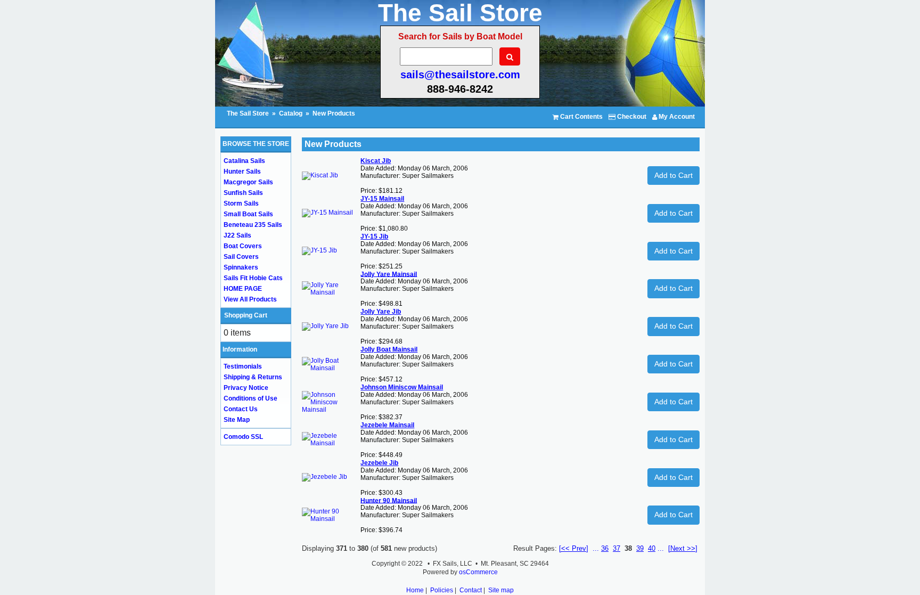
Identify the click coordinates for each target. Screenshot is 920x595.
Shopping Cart (245, 315)
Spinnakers (241, 267)
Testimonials (243, 366)
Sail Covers (241, 256)
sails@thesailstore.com (460, 74)
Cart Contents (580, 116)
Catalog (290, 113)
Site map (501, 590)
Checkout (630, 116)
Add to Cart (673, 175)
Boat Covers (243, 246)
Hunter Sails (242, 171)
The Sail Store (248, 113)
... (596, 548)
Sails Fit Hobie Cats (253, 278)
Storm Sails (241, 203)
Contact (470, 590)
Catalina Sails (244, 161)
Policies (441, 590)
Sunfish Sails (243, 193)
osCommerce (478, 572)
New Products (334, 113)
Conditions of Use (250, 398)
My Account (676, 116)
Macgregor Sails (248, 182)
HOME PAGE (243, 288)
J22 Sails (237, 235)
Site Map (237, 419)
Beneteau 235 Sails (253, 225)
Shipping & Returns (253, 377)
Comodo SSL (243, 437)
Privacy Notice (246, 388)
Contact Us (241, 409)
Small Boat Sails (248, 214)
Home (415, 590)
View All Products (250, 299)
